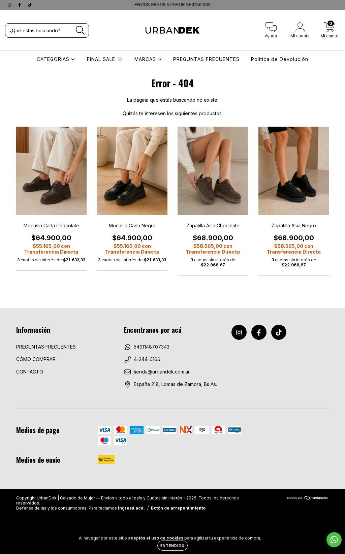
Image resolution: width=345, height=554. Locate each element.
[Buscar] (80, 30)
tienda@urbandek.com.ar (162, 371)
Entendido (172, 546)
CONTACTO (29, 371)
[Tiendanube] (308, 498)
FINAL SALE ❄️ (105, 59)
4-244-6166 (147, 359)
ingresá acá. (131, 508)
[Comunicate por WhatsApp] (334, 539)
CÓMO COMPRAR (36, 359)
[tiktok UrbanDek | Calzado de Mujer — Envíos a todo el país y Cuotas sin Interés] (30, 4)
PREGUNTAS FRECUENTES (206, 59)
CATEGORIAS (54, 59)
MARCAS (146, 59)
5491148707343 (151, 347)
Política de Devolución (279, 59)
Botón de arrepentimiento (178, 508)
